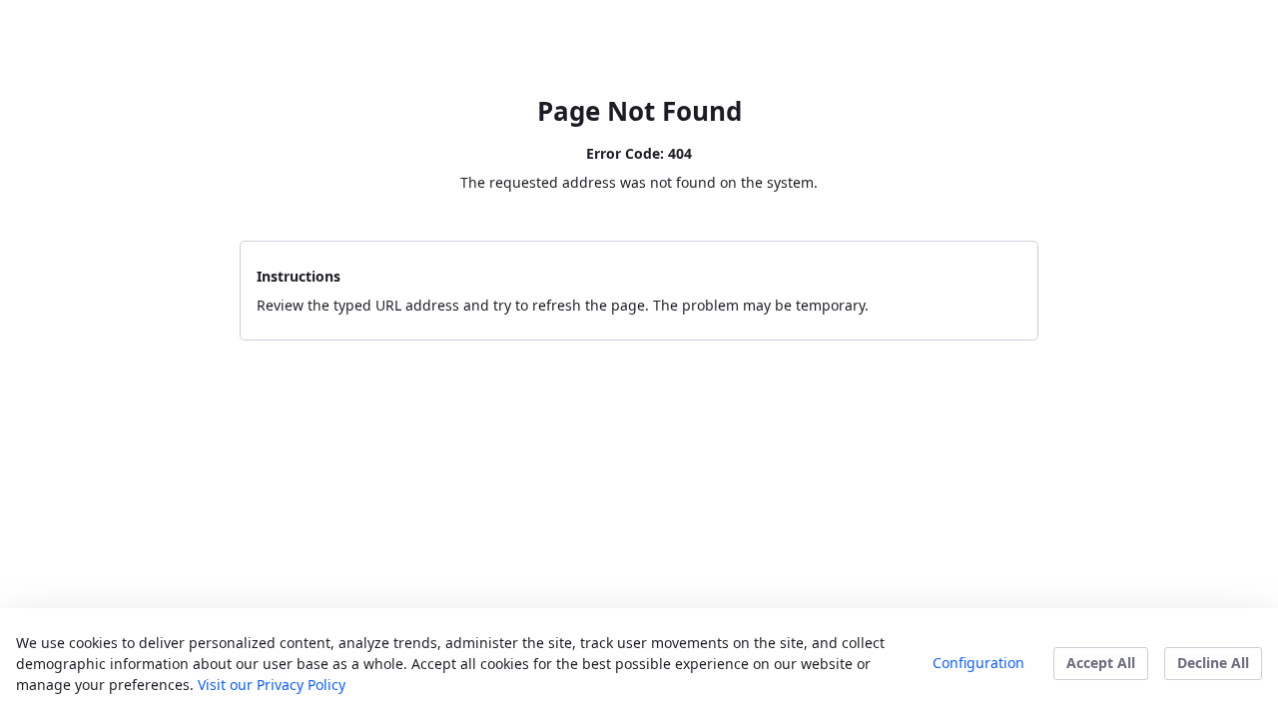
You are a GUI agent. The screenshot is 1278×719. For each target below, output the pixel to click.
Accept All (1100, 662)
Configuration (978, 662)
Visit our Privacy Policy (271, 684)
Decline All (1213, 662)
